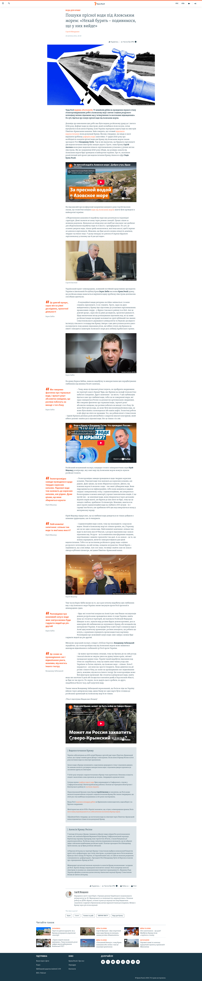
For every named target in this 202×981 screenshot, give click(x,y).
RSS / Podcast (41, 973)
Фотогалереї (144, 940)
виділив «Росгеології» (83, 110)
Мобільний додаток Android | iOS (48, 969)
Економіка (56, 928)
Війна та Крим (101, 928)
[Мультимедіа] (189, 3)
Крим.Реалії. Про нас (76, 961)
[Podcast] (133, 962)
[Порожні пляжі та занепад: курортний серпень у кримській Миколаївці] (131, 943)
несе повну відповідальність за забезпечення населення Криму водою (93, 812)
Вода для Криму (73, 10)
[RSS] (128, 962)
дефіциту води (89, 137)
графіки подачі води (86, 782)
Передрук (72, 965)
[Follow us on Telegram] (118, 962)
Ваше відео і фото (42, 961)
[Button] (113, 42)
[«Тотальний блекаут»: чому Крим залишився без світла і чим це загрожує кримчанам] (87, 943)
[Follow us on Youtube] (113, 962)
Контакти (72, 969)
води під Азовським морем (102, 210)
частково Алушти (92, 787)
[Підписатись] (138, 962)
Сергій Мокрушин (72, 32)
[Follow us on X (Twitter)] (108, 962)
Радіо (38, 965)
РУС (177, 3)
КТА (183, 3)
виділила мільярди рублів (85, 802)
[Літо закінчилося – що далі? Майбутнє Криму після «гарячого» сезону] (131, 931)
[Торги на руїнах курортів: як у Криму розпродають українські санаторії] (43, 931)
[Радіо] (195, 3)
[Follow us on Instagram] (123, 962)
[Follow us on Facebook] (103, 962)
